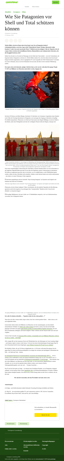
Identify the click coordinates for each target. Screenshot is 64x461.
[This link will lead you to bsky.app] (6, 436)
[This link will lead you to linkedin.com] (18, 436)
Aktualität (8, 12)
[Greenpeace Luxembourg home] (12, 2)
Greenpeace (16, 12)
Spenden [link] (55, 2)
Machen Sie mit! (46, 415)
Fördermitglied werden (30, 441)
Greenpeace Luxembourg (14, 430)
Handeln (27, 6)
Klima (24, 12)
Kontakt (25, 450)
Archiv (44, 449)
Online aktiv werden (10, 449)
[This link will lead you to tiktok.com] (21, 436)
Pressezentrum (9, 441)
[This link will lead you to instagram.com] (12, 436)
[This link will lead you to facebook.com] (9, 436)
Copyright (45, 445)
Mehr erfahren (35, 6)
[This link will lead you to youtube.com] (15, 436)
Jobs (6, 445)
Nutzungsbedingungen (48, 441)
